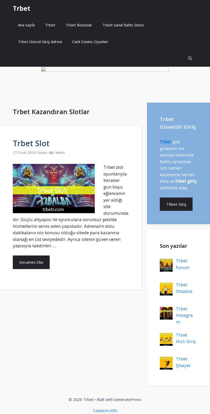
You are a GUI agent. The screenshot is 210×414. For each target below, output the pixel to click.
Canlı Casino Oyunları (90, 41)
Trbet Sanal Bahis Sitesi (123, 24)
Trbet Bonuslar (79, 24)
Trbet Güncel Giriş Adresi (40, 41)
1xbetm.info (105, 410)
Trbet (21, 8)
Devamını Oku (31, 262)
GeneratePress (127, 399)
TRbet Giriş (176, 204)
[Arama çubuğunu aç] (190, 58)
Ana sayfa (26, 24)
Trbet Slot (31, 143)
